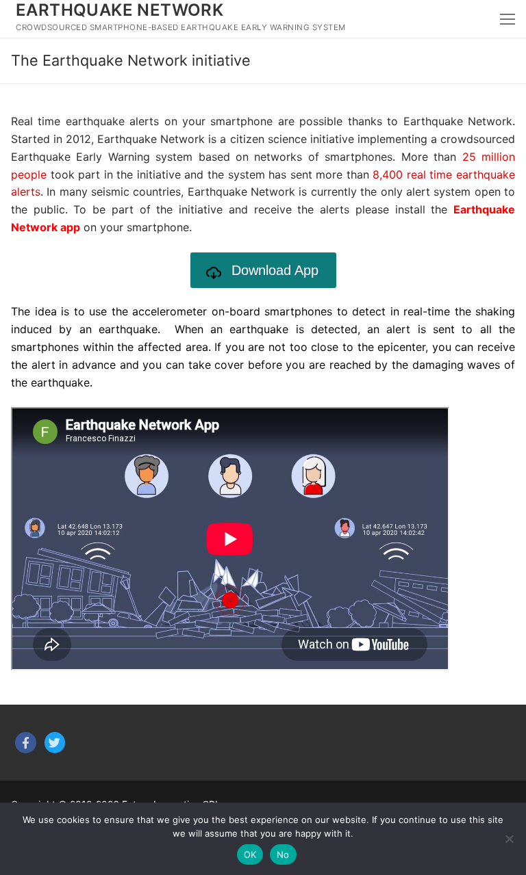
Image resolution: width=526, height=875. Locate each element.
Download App (274, 270)
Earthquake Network (119, 10)
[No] (509, 839)
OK (250, 854)
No (283, 854)
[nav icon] (507, 19)
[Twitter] (55, 742)
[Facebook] (25, 742)
